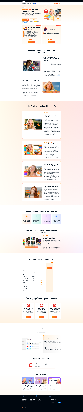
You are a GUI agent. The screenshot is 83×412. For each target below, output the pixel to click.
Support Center (31, 400)
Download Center (24, 400)
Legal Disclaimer (28, 407)
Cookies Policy (47, 407)
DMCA (31, 407)
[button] (56, 3)
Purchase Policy (40, 407)
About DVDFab (39, 400)
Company (39, 402)
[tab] (23, 7)
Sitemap (50, 407)
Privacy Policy (37, 407)
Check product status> (24, 22)
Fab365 (23, 402)
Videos (30, 402)
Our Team (39, 401)
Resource (31, 401)
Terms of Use (33, 407)
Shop (22, 401)
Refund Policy (44, 407)
